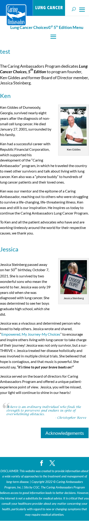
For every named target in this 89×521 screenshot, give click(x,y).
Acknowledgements (64, 433)
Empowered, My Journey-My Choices (30, 334)
